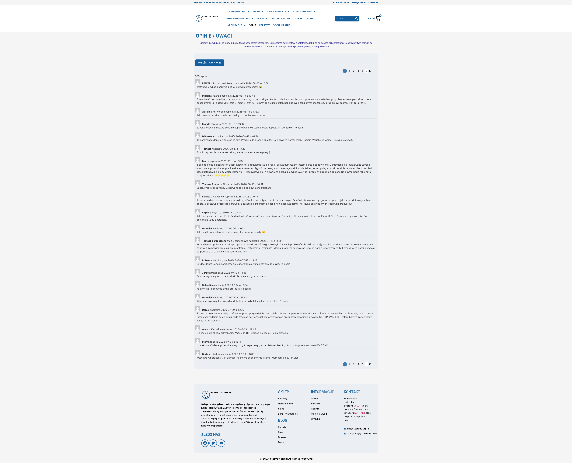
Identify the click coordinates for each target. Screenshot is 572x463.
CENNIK (309, 18)
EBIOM (256, 11)
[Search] (356, 18)
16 (370, 70)
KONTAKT (359, 412)
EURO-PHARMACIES (238, 18)
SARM (298, 18)
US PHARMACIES (236, 11)
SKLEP (356, 405)
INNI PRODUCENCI (282, 18)
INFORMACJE (234, 25)
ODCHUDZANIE (281, 25)
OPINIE (252, 25)
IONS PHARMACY (276, 11)
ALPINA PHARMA (302, 11)
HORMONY (263, 18)
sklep (283, 392)
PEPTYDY (264, 25)
